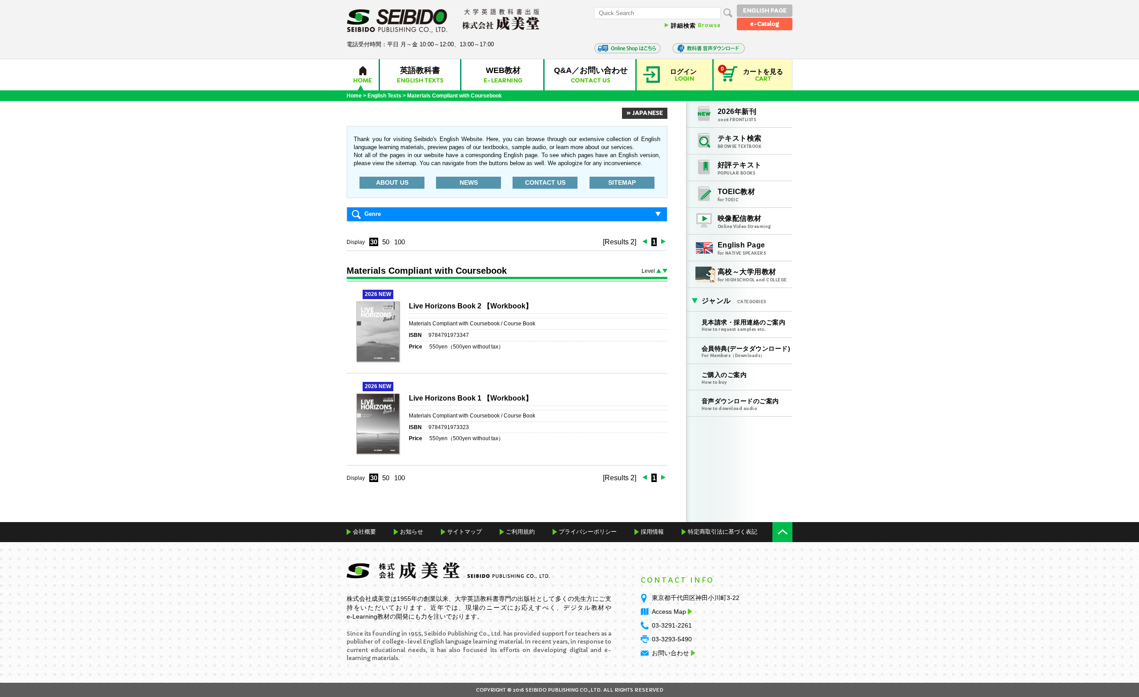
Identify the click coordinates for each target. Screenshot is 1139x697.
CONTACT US (545, 182)
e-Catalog (764, 24)
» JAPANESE (644, 113)
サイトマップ (464, 531)
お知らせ (411, 531)
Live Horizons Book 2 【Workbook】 (471, 306)
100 (399, 242)
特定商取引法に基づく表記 (722, 531)
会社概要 (364, 531)
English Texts (384, 96)
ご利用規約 (520, 531)
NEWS (469, 182)
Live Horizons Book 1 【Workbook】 (471, 398)
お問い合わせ (670, 652)
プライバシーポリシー (588, 531)
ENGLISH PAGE (765, 10)
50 (385, 242)
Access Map (669, 611)
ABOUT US (392, 182)
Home (354, 96)
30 (373, 242)
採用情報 (652, 531)
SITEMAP (622, 182)
